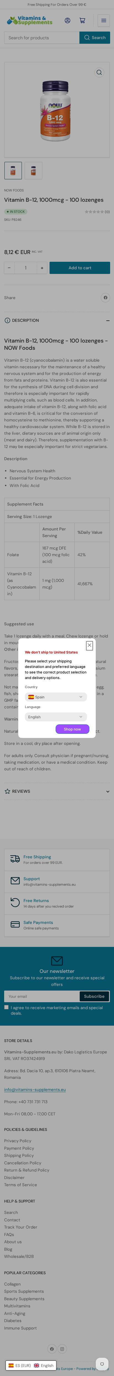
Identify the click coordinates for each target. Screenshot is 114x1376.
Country (31, 687)
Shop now (72, 729)
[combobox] (36, 697)
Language (32, 707)
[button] (31, 1365)
